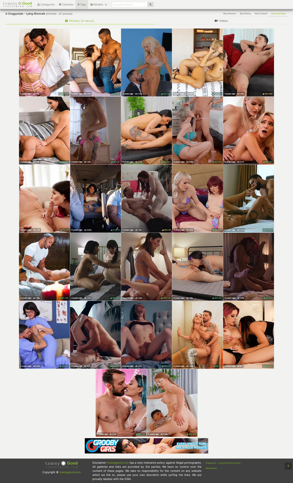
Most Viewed (261, 13)
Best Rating (245, 13)
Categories (48, 4)
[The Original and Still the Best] (146, 452)
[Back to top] (288, 466)
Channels (67, 4)
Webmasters (211, 468)
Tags (83, 4)
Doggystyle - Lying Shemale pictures (223, 463)
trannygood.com (70, 472)
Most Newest (229, 13)
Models (98, 4)
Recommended (278, 13)
